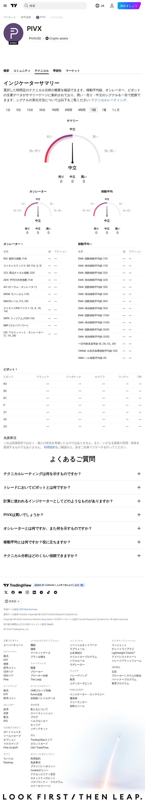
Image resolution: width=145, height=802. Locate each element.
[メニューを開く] (5, 5)
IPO (6, 720)
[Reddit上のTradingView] (55, 592)
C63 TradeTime (39, 747)
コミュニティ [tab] (21, 70)
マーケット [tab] (73, 70)
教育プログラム (120, 683)
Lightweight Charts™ (123, 652)
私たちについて (39, 709)
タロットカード (39, 743)
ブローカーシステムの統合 (126, 675)
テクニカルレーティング (108, 100)
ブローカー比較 (39, 675)
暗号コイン (10, 667)
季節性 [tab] (57, 70)
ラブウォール (77, 648)
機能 (33, 644)
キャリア (35, 724)
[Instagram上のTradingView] (27, 592)
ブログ (34, 716)
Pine (6, 679)
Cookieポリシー (39, 770)
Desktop (8, 762)
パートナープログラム (124, 679)
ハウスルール (77, 660)
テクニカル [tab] (42, 70)
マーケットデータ (40, 652)
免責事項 (35, 762)
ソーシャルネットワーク (83, 644)
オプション (10, 739)
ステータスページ (40, 785)
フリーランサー (78, 702)
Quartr (50, 624)
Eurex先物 (36, 694)
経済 (6, 709)
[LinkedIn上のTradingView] (34, 592)
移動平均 (83, 244)
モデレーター (77, 664)
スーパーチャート (13, 644)
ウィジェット (119, 644)
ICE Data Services (28, 609)
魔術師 (73, 698)
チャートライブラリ (123, 648)
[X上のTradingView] (6, 592)
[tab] (8, 110)
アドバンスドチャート (124, 656)
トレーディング (78, 675)
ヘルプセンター (39, 720)
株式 (6, 655)
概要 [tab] (6, 70)
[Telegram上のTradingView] (41, 592)
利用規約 (49, 447)
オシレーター (12, 244)
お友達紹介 (76, 652)
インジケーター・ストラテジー (87, 694)
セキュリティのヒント (43, 777)
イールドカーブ (12, 735)
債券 (6, 663)
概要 (33, 667)
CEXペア (8, 671)
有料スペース (77, 705)
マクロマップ (11, 743)
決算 (6, 713)
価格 (33, 648)
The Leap (36, 679)
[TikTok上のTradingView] (48, 592)
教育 (72, 679)
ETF (6, 659)
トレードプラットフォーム (126, 660)
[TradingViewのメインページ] (14, 5)
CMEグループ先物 (41, 690)
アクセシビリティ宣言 (43, 774)
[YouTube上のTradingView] (20, 592)
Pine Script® (11, 747)
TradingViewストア (41, 739)
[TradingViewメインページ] (17, 585)
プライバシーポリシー (43, 766)
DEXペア (8, 675)
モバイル (8, 758)
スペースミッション (42, 713)
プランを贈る (38, 656)
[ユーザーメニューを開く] (111, 5)
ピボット (9, 369)
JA (102, 5)
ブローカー (37, 671)
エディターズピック (81, 683)
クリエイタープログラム (83, 656)
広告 (114, 671)
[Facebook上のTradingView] (13, 592)
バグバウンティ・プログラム (47, 781)
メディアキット (39, 728)
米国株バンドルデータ (43, 698)
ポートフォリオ (12, 731)
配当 (6, 716)
